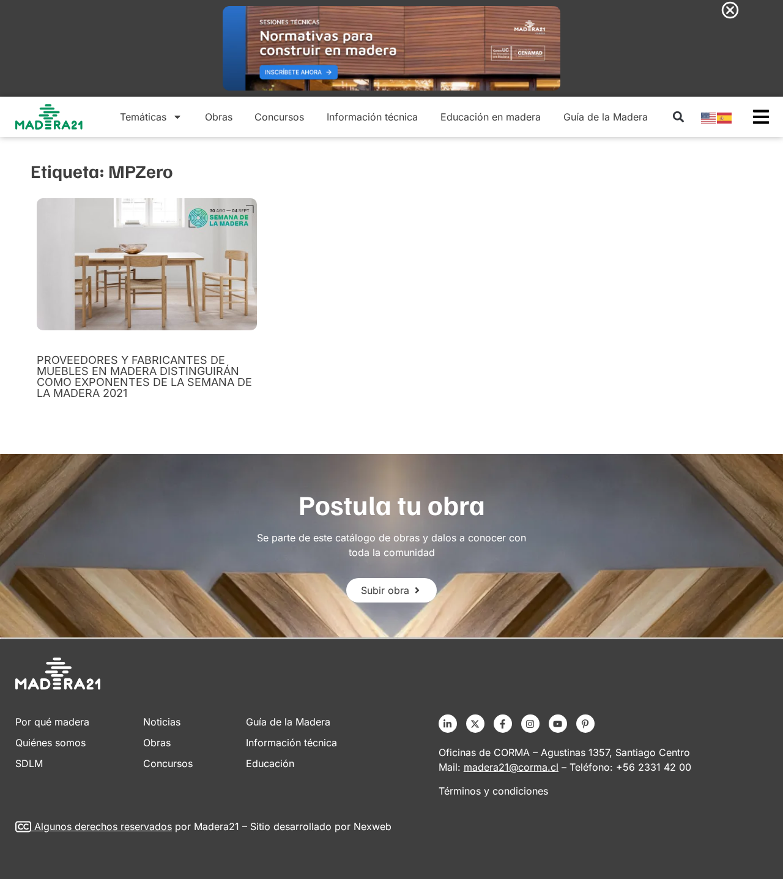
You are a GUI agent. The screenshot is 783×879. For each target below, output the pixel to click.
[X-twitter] (475, 723)
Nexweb (373, 826)
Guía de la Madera (605, 117)
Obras (218, 117)
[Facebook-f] (503, 723)
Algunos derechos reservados (103, 826)
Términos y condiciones (493, 791)
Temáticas (143, 117)
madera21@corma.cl (511, 767)
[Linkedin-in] (448, 723)
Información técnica (372, 117)
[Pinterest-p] (585, 723)
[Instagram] (530, 723)
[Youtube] (558, 723)
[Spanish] (725, 117)
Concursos (279, 117)
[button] (678, 117)
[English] (709, 117)
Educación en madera (490, 117)
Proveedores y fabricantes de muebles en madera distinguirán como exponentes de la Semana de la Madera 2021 (144, 376)
